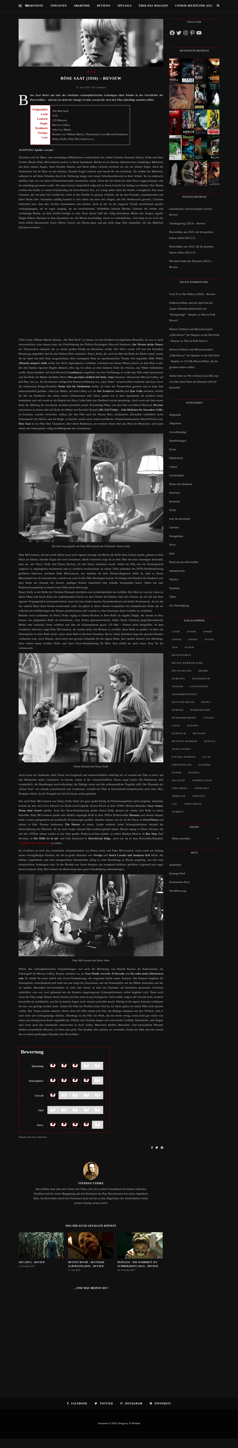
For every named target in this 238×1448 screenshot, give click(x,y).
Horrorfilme (200, 710)
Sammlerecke (177, 570)
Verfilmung (193, 804)
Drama (203, 671)
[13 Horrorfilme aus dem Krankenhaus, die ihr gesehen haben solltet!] (207, 71)
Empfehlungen (177, 440)
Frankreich (201, 678)
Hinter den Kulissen (180, 484)
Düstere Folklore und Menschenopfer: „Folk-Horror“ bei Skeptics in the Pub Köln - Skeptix (194, 335)
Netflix (210, 741)
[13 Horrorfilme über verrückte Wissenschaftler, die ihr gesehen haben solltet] (207, 96)
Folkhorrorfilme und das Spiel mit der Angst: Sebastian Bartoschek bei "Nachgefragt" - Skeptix (191, 308)
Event (172, 449)
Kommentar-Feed (179, 882)
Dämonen (178, 678)
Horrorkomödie (184, 718)
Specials (125, 5)
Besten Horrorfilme (187, 663)
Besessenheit (181, 655)
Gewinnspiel (176, 475)
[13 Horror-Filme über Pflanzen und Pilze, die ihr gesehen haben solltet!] (207, 122)
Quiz (172, 553)
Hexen (206, 702)
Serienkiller (182, 765)
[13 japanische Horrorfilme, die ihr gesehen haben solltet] (207, 173)
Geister (177, 686)
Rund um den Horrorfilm (183, 562)
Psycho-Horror (184, 757)
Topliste (198, 796)
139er (176, 631)
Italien (208, 718)
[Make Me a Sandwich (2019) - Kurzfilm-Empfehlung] (181, 96)
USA (174, 804)
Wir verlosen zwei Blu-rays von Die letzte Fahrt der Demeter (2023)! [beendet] (194, 381)
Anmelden (175, 864)
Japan (176, 725)
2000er (193, 639)
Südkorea (201, 788)
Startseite (34, 5)
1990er (176, 639)
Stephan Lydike (91, 1183)
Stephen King (202, 780)
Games (173, 466)
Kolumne (174, 501)
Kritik (91, 72)
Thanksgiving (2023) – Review (187, 223)
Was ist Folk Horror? (196, 340)
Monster (199, 733)
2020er (189, 647)
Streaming (180, 788)
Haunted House (183, 702)
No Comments (99, 87)
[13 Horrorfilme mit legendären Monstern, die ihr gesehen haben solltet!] (207, 147)
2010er (209, 639)
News (172, 544)
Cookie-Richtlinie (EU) (193, 5)
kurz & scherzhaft (179, 518)
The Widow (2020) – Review (199, 294)
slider (176, 772)
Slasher (204, 765)
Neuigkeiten (176, 536)
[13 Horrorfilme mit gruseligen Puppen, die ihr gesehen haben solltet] (181, 71)
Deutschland (182, 671)
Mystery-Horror (184, 741)
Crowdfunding (177, 432)
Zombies (178, 812)
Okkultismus (181, 749)
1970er (191, 631)
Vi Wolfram (134, 1423)
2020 (175, 647)
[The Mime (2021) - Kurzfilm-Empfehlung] (181, 173)
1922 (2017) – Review (32, 1262)
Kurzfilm (179, 733)
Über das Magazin (153, 5)
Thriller (178, 796)
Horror (178, 710)
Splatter (178, 780)
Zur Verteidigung (179, 605)
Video (172, 596)
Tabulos (173, 579)
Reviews (103, 5)
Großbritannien (184, 694)
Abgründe (82, 5)
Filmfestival (176, 457)
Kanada (193, 725)
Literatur (174, 527)
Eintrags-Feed (177, 873)
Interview (174, 492)
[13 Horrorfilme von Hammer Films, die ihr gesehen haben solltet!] (181, 147)
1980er (208, 631)
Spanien (194, 772)
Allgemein (175, 423)
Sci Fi (206, 757)
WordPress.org (177, 890)
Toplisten (58, 5)
